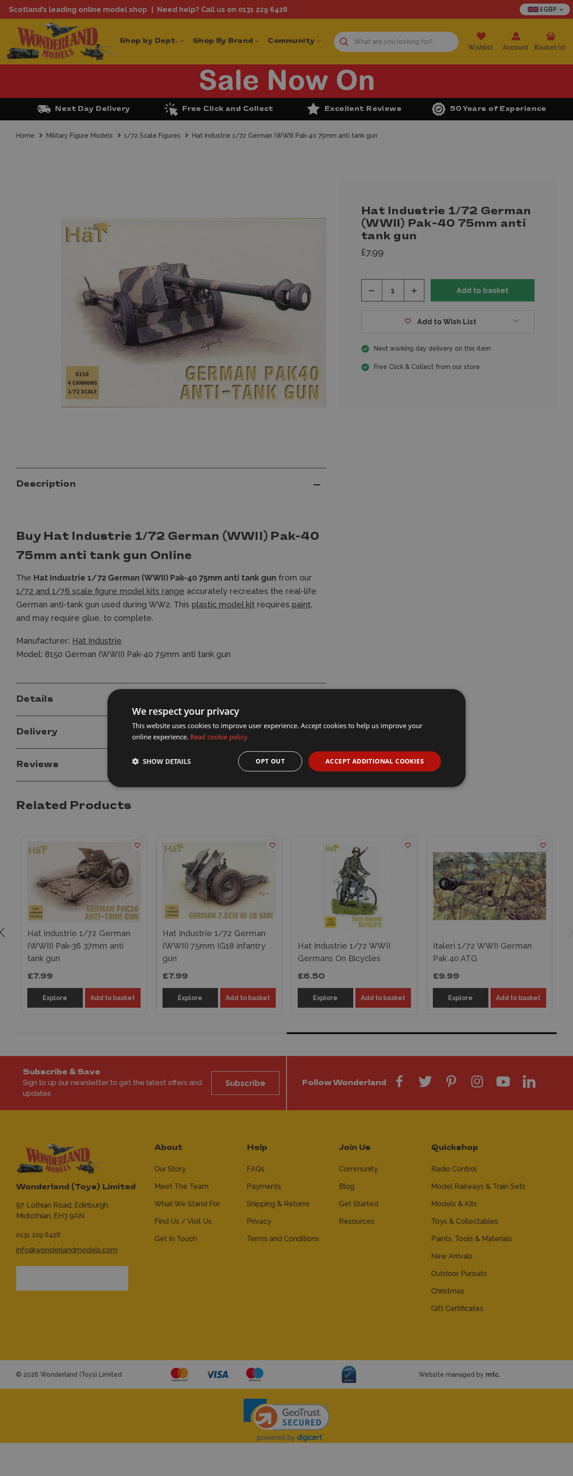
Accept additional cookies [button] (374, 761)
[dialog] (286, 738)
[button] (161, 761)
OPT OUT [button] (270, 761)
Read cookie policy (219, 736)
